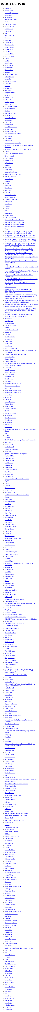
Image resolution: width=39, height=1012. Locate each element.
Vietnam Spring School (11, 728)
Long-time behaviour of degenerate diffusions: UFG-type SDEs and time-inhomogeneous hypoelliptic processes (20, 310)
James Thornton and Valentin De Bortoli (17, 479)
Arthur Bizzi (8, 1007)
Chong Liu (8, 399)
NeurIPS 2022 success (11, 662)
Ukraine (7, 581)
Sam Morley (8, 136)
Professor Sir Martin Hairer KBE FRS (16, 224)
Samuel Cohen (9, 179)
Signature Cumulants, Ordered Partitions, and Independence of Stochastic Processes (18, 315)
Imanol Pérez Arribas (11, 127)
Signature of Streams (11, 704)
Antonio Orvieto (9, 754)
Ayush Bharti (8, 341)
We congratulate (9, 639)
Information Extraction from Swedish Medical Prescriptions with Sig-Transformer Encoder (18, 232)
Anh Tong (8, 861)
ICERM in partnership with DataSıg (15, 354)
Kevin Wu (8, 677)
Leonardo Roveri (10, 904)
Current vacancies (10, 97)
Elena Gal (8, 648)
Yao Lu (7, 435)
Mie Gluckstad (9, 822)
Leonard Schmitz (10, 895)
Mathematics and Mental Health (14, 599)
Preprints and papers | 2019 (13, 390)
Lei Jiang (7, 752)
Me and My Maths (10, 777)
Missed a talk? (9, 467)
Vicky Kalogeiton (10, 651)
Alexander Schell (10, 402)
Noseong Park (9, 818)
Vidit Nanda (8, 138)
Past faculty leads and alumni (13, 174)
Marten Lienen (9, 569)
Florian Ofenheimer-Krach (12, 873)
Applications (8, 15)
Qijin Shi (7, 893)
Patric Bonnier (9, 567)
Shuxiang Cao (9, 811)
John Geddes (8, 531)
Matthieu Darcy (9, 770)
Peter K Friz (8, 388)
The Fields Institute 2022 (12, 628)
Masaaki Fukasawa (10, 612)
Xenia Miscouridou (10, 217)
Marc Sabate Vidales (11, 106)
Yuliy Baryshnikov (10, 361)
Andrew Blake (9, 42)
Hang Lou (8, 592)
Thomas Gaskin (9, 761)
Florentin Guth (9, 644)
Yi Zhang (7, 834)
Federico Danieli (9, 898)
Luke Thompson (9, 1005)
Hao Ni (7, 33)
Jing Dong (8, 83)
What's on (8, 72)
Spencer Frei (8, 797)
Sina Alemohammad (11, 348)
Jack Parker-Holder (10, 287)
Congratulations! (9, 524)
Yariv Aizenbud (9, 542)
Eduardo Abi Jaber (10, 863)
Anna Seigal (8, 51)
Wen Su (7, 952)
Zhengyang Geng (10, 891)
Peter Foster (8, 90)
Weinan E (7, 86)
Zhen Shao (8, 737)
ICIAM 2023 (8, 739)
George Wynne (9, 460)
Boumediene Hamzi (10, 113)
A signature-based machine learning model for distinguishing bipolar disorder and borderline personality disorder (18, 290)
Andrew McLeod (10, 197)
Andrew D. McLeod (11, 925)
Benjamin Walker (10, 799)
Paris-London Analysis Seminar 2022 (16, 675)
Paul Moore (8, 204)
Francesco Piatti (9, 829)
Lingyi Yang (8, 169)
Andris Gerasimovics (11, 469)
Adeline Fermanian (10, 81)
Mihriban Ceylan (10, 909)
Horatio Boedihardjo (11, 131)
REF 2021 (8, 607)
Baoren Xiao (8, 930)
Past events (8, 185)
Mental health (9, 379)
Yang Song (8, 610)
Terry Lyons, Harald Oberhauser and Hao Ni (18, 149)
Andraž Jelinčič (9, 692)
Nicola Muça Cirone (11, 923)
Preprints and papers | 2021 (13, 143)
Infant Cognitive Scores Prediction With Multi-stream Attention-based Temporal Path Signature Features (20, 236)
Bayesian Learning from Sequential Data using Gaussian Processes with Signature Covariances (19, 253)
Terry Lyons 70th (10, 768)
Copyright (8, 8)
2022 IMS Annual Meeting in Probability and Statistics (21, 619)
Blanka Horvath (9, 447)
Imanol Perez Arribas (11, 19)
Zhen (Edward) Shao (11, 943)
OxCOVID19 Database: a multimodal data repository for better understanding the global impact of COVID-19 (21, 240)
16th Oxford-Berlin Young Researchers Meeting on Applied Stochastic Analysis (20, 685)
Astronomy (8, 381)
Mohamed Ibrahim (10, 515)
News (6, 211)
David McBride (9, 854)
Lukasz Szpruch (9, 77)
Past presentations (10, 92)
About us (7, 95)
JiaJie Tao (7, 918)
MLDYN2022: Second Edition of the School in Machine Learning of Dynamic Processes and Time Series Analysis (20, 670)
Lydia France (8, 845)
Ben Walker (8, 522)
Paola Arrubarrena (10, 501)
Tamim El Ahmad (10, 773)
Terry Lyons (8, 17)
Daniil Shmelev (9, 868)
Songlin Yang (9, 875)
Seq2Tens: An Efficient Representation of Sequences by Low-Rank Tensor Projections (21, 279)
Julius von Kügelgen (11, 590)
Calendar (7, 165)
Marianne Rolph (9, 45)
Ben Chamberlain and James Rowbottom (17, 495)
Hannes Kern (8, 936)
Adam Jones (8, 950)
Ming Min (8, 472)
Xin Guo (7, 847)
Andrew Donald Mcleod (12, 836)
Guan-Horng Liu (10, 492)
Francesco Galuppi (10, 852)
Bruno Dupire (9, 679)
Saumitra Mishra (9, 54)
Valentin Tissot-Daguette (12, 724)
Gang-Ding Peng (10, 655)
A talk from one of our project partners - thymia (19, 948)
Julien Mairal (8, 213)
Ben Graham (8, 40)
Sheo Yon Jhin (9, 474)
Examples (7, 181)
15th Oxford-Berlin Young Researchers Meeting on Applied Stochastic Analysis (20, 604)
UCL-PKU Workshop (11, 449)
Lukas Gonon (9, 708)
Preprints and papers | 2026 (13, 715)
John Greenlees (9, 35)
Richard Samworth (10, 408)
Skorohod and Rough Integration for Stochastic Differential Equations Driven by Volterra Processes (20, 249)
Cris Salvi (7, 22)
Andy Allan (8, 695)
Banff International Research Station (15, 617)
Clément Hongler (10, 859)
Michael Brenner (10, 359)
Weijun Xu (8, 79)
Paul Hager (8, 504)
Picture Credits (9, 10)
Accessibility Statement (11, 13)
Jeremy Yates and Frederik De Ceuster (16, 815)
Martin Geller (9, 490)
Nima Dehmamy (9, 506)
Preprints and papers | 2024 (13, 886)
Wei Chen (8, 558)
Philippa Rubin (9, 968)
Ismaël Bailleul (9, 406)
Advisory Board (9, 102)
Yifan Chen (8, 572)
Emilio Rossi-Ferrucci (11, 330)
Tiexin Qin (8, 884)
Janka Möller (8, 841)
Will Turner (8, 637)
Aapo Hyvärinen (10, 370)
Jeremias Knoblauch (11, 172)
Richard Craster (9, 47)
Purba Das (8, 996)
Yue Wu (7, 58)
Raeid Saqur (8, 907)
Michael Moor (9, 160)
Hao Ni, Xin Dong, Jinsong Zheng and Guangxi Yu (20, 440)
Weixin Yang (8, 167)
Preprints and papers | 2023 (13, 795)
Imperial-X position (10, 594)
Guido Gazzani (9, 642)
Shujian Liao (8, 88)
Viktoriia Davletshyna (11, 827)
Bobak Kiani (8, 667)
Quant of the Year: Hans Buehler (14, 220)
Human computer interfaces (13, 383)
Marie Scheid (8, 989)
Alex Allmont (9, 843)
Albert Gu (8, 713)
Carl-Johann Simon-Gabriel (13, 134)
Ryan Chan (8, 959)
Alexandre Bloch (10, 850)
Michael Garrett (9, 49)
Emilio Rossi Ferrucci (11, 554)
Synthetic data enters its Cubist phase (16, 453)
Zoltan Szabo (8, 578)
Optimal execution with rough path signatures (18, 306)
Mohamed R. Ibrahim (11, 920)
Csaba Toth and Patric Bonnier (14, 153)
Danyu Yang (8, 465)
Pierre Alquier (9, 215)
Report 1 (7, 206)
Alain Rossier (9, 476)
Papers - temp (9, 444)
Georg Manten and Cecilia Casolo (15, 820)
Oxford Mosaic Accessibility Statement (16, 784)
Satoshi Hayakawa (10, 526)
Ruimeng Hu (8, 889)
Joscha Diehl (8, 122)
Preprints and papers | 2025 (13, 911)
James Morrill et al (10, 118)
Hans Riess (8, 882)
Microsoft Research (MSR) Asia (14, 227)
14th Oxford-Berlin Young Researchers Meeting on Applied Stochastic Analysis (20, 364)
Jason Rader (8, 520)
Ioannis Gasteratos (10, 804)
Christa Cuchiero (10, 790)
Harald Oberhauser (10, 176)
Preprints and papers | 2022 (13, 538)
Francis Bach (8, 587)
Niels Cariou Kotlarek (11, 831)
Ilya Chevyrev (9, 517)
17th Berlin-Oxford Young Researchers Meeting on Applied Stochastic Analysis (20, 744)
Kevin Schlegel (9, 56)
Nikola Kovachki (10, 488)
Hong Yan (8, 451)
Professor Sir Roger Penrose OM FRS (16, 222)
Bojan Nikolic (9, 163)
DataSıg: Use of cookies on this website (16, 813)
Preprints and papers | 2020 (13, 392)
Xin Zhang (8, 367)
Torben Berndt (9, 973)
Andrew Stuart (9, 533)
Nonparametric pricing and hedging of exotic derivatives (21, 304)
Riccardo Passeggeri (11, 552)
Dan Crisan (8, 38)
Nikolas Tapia (9, 70)
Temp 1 (7, 265)
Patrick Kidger (9, 67)
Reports (7, 208)
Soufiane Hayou (9, 682)
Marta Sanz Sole (9, 26)
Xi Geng (7, 334)
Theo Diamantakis (10, 664)
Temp (6, 229)
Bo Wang (7, 61)
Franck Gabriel (9, 129)
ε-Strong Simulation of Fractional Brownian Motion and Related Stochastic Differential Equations (21, 301)
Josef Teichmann (10, 337)
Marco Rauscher (9, 793)
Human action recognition (12, 386)
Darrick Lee (8, 332)
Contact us (8, 99)
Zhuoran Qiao (9, 697)
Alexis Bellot (8, 547)
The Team (8, 31)
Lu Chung (8, 866)
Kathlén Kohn (9, 556)
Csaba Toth (8, 104)
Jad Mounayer (9, 806)
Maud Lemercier (9, 108)
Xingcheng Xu (9, 321)
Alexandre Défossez (11, 711)
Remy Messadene (10, 966)
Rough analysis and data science (14, 623)
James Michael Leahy (11, 74)
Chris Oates (8, 499)
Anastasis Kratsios (10, 788)
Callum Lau (8, 971)
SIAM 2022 (8, 597)
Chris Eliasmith (9, 690)
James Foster (8, 63)
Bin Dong (8, 508)
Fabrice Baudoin (9, 357)
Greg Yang (8, 735)
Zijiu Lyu (7, 802)
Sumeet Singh (9, 621)
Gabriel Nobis (9, 838)
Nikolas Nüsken (9, 529)
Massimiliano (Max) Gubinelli (14, 614)
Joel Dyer (7, 549)
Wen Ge (7, 984)
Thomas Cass (9, 29)
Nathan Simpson (9, 962)
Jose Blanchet (9, 158)
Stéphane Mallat (9, 456)
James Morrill (9, 65)
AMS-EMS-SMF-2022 (11, 626)
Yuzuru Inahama (9, 458)
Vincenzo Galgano (10, 877)
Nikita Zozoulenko (10, 786)
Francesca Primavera (11, 646)
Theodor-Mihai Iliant (11, 199)
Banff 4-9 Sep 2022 (10, 660)
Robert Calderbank (10, 24)
